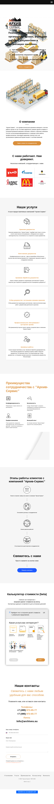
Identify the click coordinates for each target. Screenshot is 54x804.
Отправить (13, 756)
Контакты (46, 775)
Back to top (26, 781)
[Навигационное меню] (52, 2)
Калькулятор (36, 775)
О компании (8, 775)
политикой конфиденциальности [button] (13, 762)
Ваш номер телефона (12, 729)
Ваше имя (9, 738)
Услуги (16, 775)
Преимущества (26, 775)
